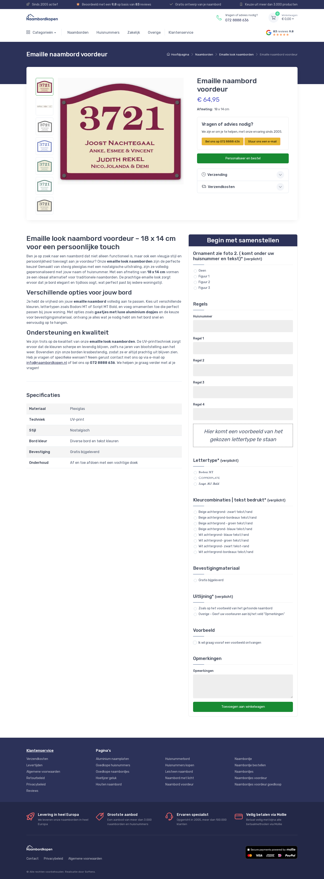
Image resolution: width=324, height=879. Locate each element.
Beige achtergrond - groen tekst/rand (226, 523)
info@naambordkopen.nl (46, 363)
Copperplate (209, 478)
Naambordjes (244, 772)
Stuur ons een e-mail (262, 141)
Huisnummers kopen (179, 765)
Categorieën (42, 32)
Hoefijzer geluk (106, 778)
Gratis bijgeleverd (211, 580)
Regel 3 (198, 382)
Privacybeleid (36, 784)
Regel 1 (198, 338)
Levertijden (34, 765)
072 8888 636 (237, 20)
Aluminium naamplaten (112, 759)
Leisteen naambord (179, 772)
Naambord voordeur (179, 784)
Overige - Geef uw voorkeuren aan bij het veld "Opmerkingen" (242, 614)
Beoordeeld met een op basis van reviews (116, 4)
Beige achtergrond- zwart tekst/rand (225, 512)
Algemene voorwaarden (43, 772)
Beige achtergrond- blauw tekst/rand (225, 529)
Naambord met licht (179, 778)
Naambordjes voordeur (251, 778)
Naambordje (243, 759)
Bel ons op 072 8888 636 (222, 141)
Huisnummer (202, 316)
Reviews (32, 791)
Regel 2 (198, 360)
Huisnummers (108, 32)
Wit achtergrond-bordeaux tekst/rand (226, 552)
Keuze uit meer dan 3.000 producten (271, 4)
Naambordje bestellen (250, 765)
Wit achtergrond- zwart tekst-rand (224, 546)
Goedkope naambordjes (112, 772)
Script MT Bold (209, 484)
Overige (154, 32)
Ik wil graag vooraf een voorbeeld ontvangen (229, 643)
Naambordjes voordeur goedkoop (258, 784)
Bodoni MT (206, 472)
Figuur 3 (204, 288)
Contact (32, 859)
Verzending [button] (217, 175)
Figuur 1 (204, 276)
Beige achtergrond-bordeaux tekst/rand (228, 518)
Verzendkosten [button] (221, 187)
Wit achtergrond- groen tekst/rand (224, 540)
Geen (202, 271)
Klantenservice (181, 32)
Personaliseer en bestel (243, 158)
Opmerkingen (203, 671)
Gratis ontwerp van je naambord (198, 4)
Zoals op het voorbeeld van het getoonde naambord (235, 608)
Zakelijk (133, 32)
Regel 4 (199, 404)
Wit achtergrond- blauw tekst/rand (224, 535)
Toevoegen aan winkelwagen (243, 707)
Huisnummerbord (177, 759)
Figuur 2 (204, 282)
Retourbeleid (35, 778)
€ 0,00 (290, 17)
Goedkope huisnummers (113, 765)
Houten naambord (109, 784)
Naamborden (78, 32)
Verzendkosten (37, 759)
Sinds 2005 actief (44, 4)
